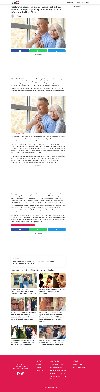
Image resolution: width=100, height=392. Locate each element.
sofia (18, 15)
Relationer (85, 2)
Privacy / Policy (78, 364)
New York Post (16, 94)
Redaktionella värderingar (58, 370)
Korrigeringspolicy (56, 367)
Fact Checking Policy (56, 364)
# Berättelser (24, 225)
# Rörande (14, 225)
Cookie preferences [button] (79, 367)
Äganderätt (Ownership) (58, 373)
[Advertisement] (38, 65)
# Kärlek (32, 225)
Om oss (38, 364)
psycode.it (39, 370)
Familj (78, 2)
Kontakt (38, 367)
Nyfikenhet (70, 2)
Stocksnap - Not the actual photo (18, 133)
